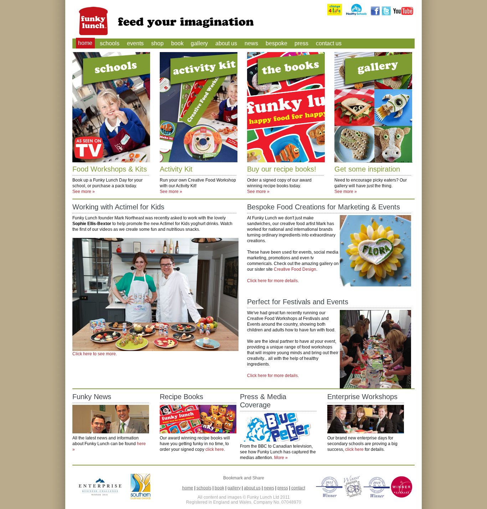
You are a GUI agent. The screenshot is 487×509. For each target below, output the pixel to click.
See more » (83, 191)
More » (281, 457)
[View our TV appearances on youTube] (403, 13)
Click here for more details (272, 280)
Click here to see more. (94, 353)
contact (298, 487)
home (85, 43)
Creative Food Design (295, 269)
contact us (329, 43)
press (301, 43)
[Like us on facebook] (375, 13)
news (251, 43)
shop (157, 43)
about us (226, 43)
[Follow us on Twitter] (386, 13)
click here (214, 449)
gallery (199, 43)
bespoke (276, 43)
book (177, 43)
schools (109, 43)
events (135, 43)
